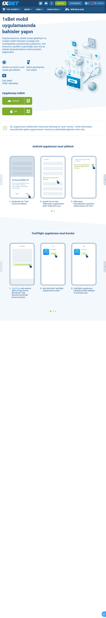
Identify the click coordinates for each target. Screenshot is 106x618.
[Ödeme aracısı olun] (46, 3)
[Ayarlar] (87, 3)
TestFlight (16, 288)
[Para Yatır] (51, 3)
